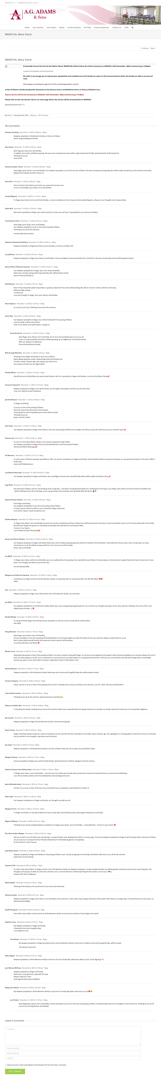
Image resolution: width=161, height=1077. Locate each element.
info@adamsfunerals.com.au (28, 3)
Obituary (33, 115)
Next (152, 48)
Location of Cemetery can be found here (38, 71)
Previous (145, 48)
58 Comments (43, 115)
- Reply (43, 132)
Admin (9, 115)
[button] (132, 27)
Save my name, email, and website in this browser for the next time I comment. (37, 1065)
